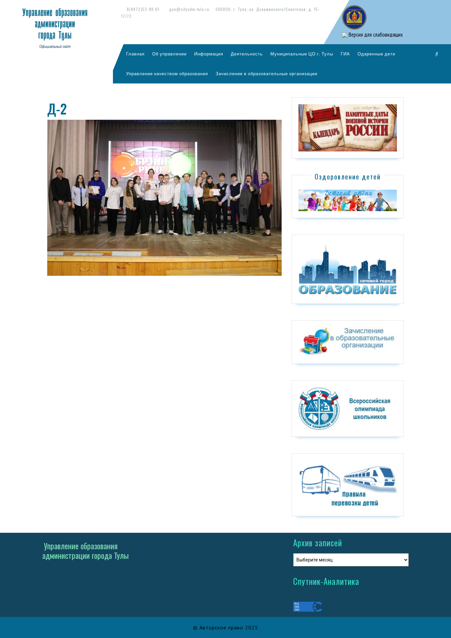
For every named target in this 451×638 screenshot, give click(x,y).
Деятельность (247, 53)
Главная (135, 53)
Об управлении (169, 53)
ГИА (345, 53)
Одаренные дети (376, 53)
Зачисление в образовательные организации (266, 73)
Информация (208, 53)
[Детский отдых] (347, 200)
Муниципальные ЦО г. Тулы (301, 53)
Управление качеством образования (167, 73)
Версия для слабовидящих (375, 34)
